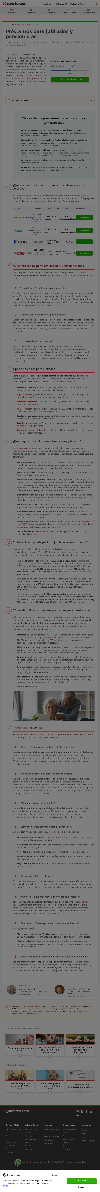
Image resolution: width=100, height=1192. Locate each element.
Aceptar (82, 1180)
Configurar (82, 1187)
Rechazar (55, 1175)
